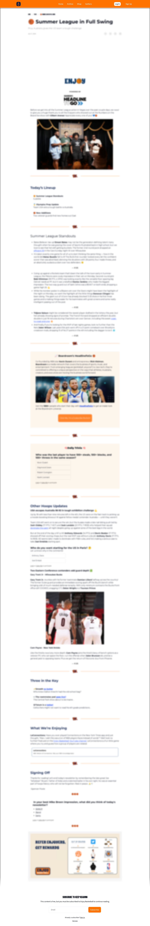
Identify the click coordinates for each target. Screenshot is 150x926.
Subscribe (94, 910)
